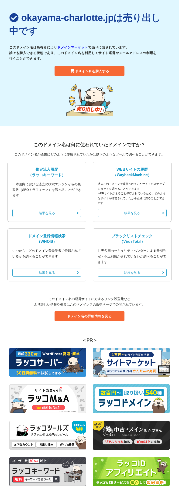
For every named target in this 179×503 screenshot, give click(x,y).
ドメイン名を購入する (92, 71)
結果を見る (47, 213)
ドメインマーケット (72, 47)
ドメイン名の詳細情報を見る (89, 316)
